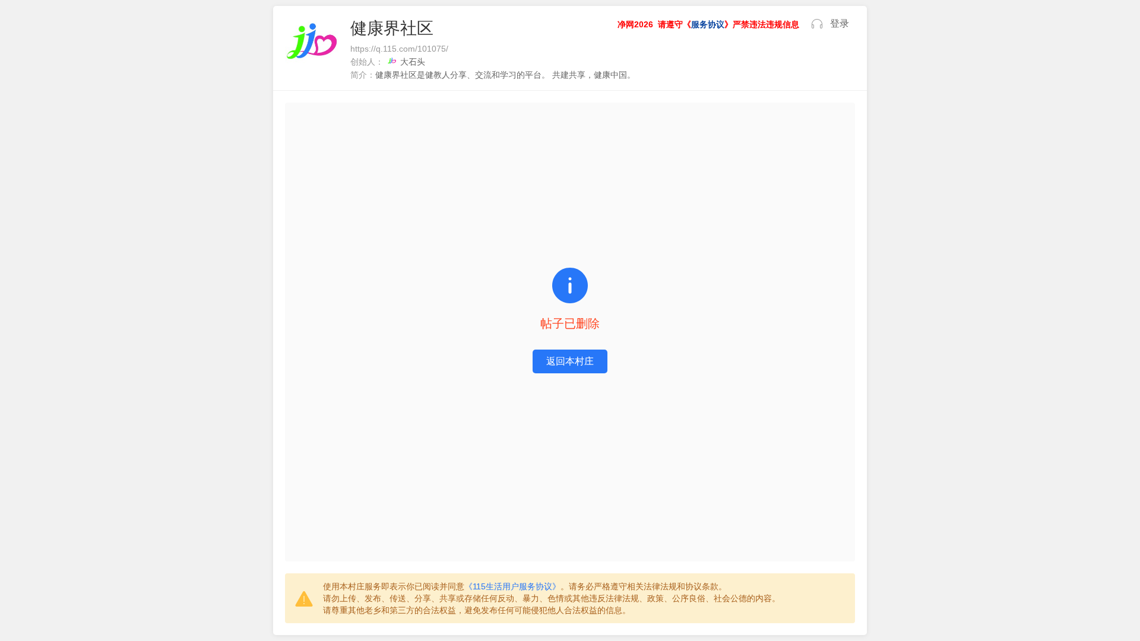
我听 (817, 24)
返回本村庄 (570, 361)
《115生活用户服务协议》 (512, 586)
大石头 (412, 61)
